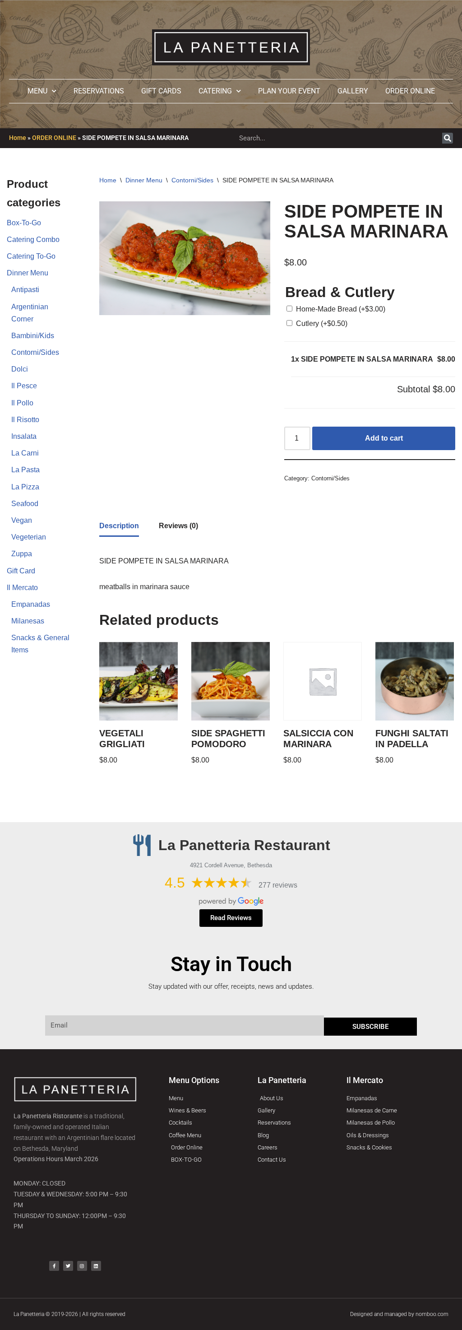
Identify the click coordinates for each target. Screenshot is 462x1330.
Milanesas (27, 621)
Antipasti (25, 289)
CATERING (215, 91)
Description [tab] (119, 526)
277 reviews (278, 885)
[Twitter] (68, 1266)
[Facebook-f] (54, 1266)
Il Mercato (22, 587)
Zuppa (21, 554)
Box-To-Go (24, 223)
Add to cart (384, 438)
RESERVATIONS (99, 91)
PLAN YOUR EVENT (289, 91)
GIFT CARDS (161, 91)
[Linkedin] (96, 1266)
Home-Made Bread (340, 309)
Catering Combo (33, 239)
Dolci (19, 369)
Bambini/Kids (32, 335)
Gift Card (21, 571)
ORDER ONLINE (410, 91)
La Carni (25, 453)
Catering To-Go (31, 256)
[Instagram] (82, 1266)
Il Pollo (22, 403)
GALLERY (352, 91)
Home (17, 137)
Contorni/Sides (35, 352)
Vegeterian (28, 537)
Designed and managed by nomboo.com (399, 1314)
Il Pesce (24, 386)
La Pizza (25, 487)
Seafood (24, 503)
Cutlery (321, 323)
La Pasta (25, 470)
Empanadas (30, 604)
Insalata (24, 436)
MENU (37, 91)
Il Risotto (25, 419)
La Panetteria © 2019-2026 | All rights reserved (69, 1314)
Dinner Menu (27, 273)
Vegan (21, 520)
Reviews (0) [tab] (178, 526)
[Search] (447, 138)
